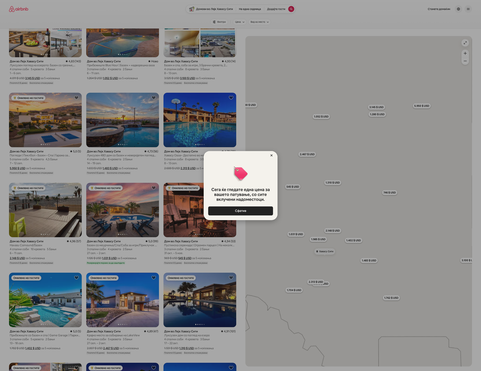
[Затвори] (271, 155)
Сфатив (240, 211)
